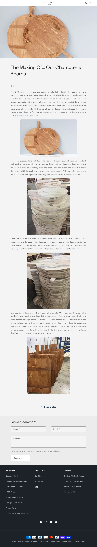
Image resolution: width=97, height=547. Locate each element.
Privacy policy (55, 542)
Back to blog (50, 406)
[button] (5, 3)
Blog (36, 486)
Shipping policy (80, 542)
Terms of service (67, 542)
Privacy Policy (11, 508)
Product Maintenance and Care (18, 513)
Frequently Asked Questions (16, 481)
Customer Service (13, 476)
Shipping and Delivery (14, 497)
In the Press (39, 481)
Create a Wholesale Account (74, 476)
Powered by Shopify (31, 542)
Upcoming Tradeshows (72, 486)
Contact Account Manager (73, 481)
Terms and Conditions (14, 486)
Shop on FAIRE (69, 492)
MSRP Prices (11, 492)
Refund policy (44, 542)
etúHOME (21, 542)
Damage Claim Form (14, 502)
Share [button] (15, 86)
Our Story (38, 476)
